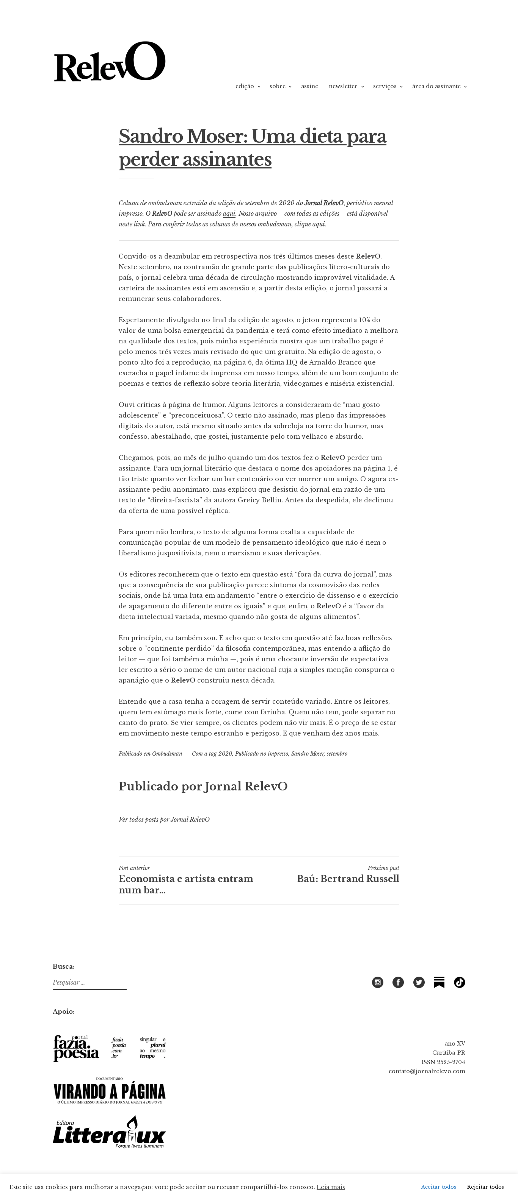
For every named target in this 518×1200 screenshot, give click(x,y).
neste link (132, 224)
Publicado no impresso (261, 753)
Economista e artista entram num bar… (186, 880)
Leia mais (331, 1187)
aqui (229, 213)
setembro (337, 753)
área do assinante (436, 86)
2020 (225, 753)
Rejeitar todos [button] (485, 1187)
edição (244, 86)
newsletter (343, 86)
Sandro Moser (307, 753)
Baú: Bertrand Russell (348, 874)
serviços (385, 86)
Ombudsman (167, 753)
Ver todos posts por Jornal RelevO (164, 819)
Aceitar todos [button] (438, 1187)
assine (309, 86)
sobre (278, 86)
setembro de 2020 (270, 203)
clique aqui (310, 224)
